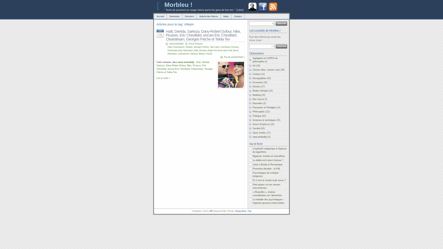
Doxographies (259, 78)
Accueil (160, 16)
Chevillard (225, 47)
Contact (238, 16)
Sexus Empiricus (261, 124)
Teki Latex (214, 47)
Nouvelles (258, 103)
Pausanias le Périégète (264, 107)
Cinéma (256, 74)
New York (227, 50)
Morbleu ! (178, 4)
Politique (257, 116)
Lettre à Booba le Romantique (267, 164)
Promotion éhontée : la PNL (266, 168)
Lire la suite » (163, 78)
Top (249, 211)
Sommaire (174, 16)
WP (211, 211)
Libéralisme (183, 54)
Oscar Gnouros (196, 44)
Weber (202, 54)
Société (256, 128)
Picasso (235, 47)
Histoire (256, 86)
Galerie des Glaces (208, 16)
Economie (258, 82)
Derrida (202, 50)
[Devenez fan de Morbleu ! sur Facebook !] (262, 11)
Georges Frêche (201, 47)
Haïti (170, 47)
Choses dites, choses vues (266, 69)
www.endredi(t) (176, 44)
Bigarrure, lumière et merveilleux (269, 156)
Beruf (235, 50)
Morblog (257, 95)
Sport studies (259, 132)
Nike (196, 50)
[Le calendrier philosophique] (252, 10)
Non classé (258, 99)
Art (254, 65)
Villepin (189, 47)
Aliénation (172, 54)
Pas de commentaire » (234, 57)
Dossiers (189, 16)
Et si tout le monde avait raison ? (269, 180)
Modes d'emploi (260, 90)
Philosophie (258, 111)
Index (226, 16)
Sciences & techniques (264, 120)
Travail (209, 54)
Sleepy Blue (240, 211)
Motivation (188, 50)
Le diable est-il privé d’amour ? (268, 160)
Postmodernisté (175, 50)
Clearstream (178, 47)
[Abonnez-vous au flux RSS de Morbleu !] (273, 10)
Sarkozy (194, 54)
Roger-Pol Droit (214, 50)
